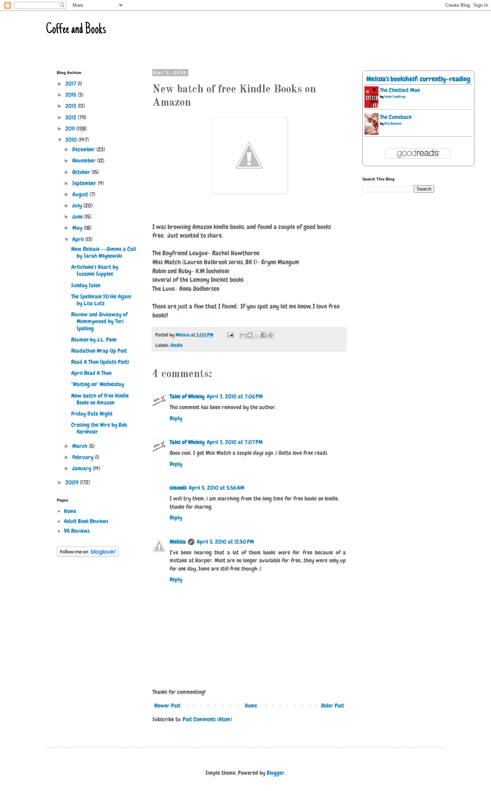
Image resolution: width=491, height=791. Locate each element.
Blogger (275, 773)
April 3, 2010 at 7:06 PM (235, 396)
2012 (71, 117)
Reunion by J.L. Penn (93, 339)
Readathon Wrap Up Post (99, 351)
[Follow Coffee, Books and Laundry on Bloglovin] (88, 555)
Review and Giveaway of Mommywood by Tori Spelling (99, 321)
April (78, 239)
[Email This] (243, 335)
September (85, 183)
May (78, 228)
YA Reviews (77, 531)
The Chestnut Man (400, 90)
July (77, 205)
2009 (72, 482)
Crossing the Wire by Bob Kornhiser (99, 428)
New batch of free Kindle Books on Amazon (100, 399)
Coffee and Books (76, 29)
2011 (70, 128)
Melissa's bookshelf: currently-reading (418, 78)
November (84, 160)
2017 (71, 83)
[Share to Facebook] (263, 335)
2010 (71, 139)
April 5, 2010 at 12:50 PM (225, 541)
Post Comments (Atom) (207, 719)
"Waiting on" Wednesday (97, 384)
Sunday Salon (85, 285)
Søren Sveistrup (394, 96)
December (84, 149)
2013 (71, 106)
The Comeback (396, 117)
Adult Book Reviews (86, 521)
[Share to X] (256, 335)
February (83, 457)
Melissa (178, 541)
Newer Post (167, 705)
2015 (71, 95)
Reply (176, 418)
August (81, 194)
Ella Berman (392, 123)
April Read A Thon (91, 373)
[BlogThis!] (249, 335)
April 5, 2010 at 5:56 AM (216, 487)
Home (251, 705)
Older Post (332, 705)
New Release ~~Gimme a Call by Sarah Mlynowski (103, 252)
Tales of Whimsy (187, 396)
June (78, 216)
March (80, 446)
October (82, 172)
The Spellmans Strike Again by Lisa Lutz (101, 300)
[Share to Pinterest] (270, 335)
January (82, 468)
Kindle (176, 345)
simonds (178, 487)
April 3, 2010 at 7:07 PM (235, 442)
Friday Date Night (92, 413)
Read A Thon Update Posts (100, 362)
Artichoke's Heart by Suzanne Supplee (94, 270)
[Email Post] (230, 335)
